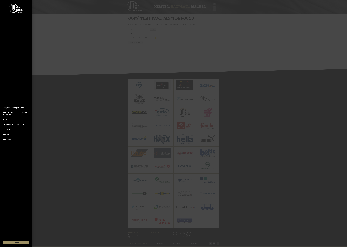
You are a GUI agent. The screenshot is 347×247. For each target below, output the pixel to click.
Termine (16, 242)
